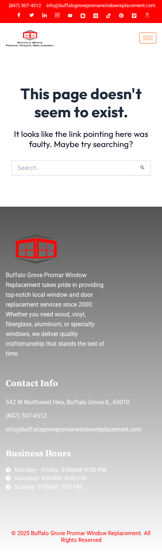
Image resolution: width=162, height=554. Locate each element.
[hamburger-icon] (147, 37)
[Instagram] (57, 15)
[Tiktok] (108, 15)
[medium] (95, 15)
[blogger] (83, 15)
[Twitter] (31, 15)
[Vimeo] (134, 15)
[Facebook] (18, 15)
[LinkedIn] (44, 15)
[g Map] (147, 15)
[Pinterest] (121, 15)
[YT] (70, 15)
